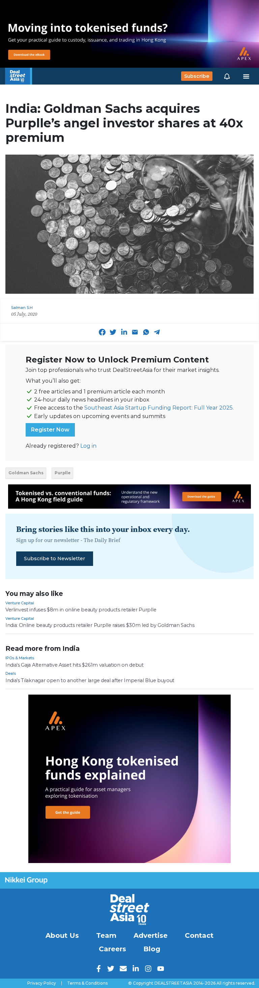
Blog (151, 949)
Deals (10, 673)
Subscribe (196, 76)
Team (106, 935)
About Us (62, 935)
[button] (227, 76)
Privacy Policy (41, 983)
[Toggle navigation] (246, 76)
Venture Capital (19, 603)
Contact (199, 935)
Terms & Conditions (87, 983)
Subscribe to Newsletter (54, 558)
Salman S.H (22, 307)
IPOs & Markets (19, 658)
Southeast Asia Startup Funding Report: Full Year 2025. (159, 408)
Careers (112, 949)
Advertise (151, 935)
